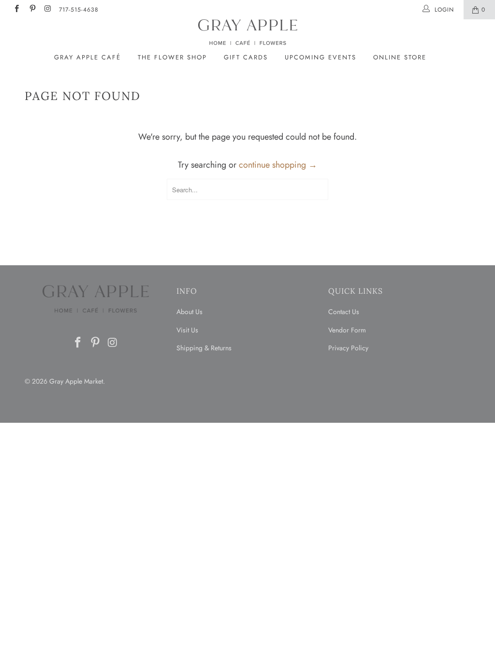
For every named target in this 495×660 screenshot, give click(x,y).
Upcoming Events (320, 57)
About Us (189, 311)
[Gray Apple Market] (247, 32)
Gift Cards (246, 57)
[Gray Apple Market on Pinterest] (32, 9)
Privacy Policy (348, 348)
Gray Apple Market (76, 381)
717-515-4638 (79, 9)
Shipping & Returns (204, 348)
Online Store (399, 57)
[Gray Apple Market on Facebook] (16, 9)
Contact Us (343, 311)
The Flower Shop (172, 57)
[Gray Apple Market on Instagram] (48, 9)
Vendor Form (347, 330)
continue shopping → (278, 164)
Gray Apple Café (87, 57)
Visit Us (187, 330)
